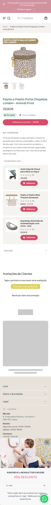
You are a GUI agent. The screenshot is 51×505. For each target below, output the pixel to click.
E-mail (9, 485)
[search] (9, 18)
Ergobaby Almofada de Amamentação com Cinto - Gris (31, 223)
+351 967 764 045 (10, 436)
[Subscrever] (43, 485)
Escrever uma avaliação (25, 286)
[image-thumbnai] (6, 86)
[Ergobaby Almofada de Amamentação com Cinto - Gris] (12, 226)
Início (5, 26)
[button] (25, 122)
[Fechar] (47, 442)
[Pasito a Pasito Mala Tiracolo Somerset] (12, 200)
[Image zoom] (25, 58)
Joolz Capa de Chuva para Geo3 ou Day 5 (30, 170)
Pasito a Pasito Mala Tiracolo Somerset (30, 196)
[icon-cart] (45, 18)
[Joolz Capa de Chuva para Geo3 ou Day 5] (12, 174)
